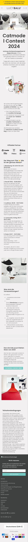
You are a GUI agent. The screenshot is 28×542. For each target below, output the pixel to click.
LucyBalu (16, 531)
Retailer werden (5, 494)
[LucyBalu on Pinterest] (7, 517)
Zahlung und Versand (6, 489)
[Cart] (26, 8)
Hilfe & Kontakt (4, 485)
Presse (2, 492)
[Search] (24, 8)
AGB (2, 504)
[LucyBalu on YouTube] (10, 517)
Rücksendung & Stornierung (8, 483)
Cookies (3, 506)
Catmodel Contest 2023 (13, 368)
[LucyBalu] (14, 8)
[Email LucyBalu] (1, 517)
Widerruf (3, 502)
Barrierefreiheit (4, 508)
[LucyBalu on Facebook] (3, 517)
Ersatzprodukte (4, 491)
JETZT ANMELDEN (14, 474)
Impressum (4, 500)
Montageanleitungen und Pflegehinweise (11, 487)
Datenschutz (4, 510)
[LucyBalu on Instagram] (5, 517)
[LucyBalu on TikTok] (8, 517)
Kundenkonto (4, 481)
